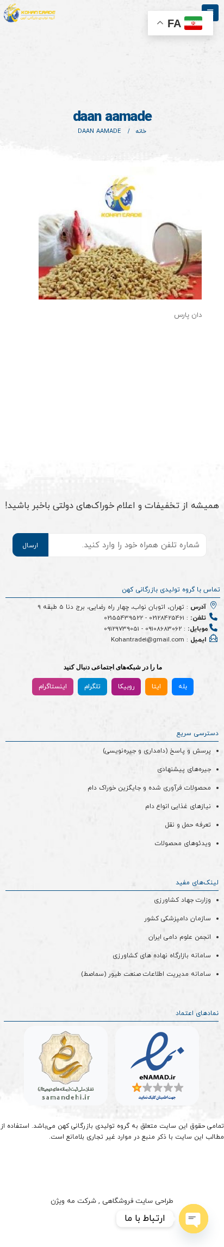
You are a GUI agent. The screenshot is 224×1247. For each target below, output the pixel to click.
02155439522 (123, 618)
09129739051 (121, 629)
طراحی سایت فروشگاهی (136, 1201)
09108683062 (163, 629)
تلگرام (92, 686)
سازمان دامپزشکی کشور (177, 918)
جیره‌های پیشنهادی (184, 769)
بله (182, 686)
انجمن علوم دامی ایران (179, 937)
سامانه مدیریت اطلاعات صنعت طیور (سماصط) (146, 974)
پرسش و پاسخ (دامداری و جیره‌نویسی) (157, 751)
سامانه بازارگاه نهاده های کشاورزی (162, 955)
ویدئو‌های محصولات (183, 843)
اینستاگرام (53, 686)
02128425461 (166, 618)
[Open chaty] (193, 1218)
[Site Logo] (30, 13)
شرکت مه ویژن (73, 1201)
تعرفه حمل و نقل (188, 825)
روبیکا (126, 686)
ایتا (156, 686)
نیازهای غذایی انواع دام (178, 806)
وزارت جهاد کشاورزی (182, 900)
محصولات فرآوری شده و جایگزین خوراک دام (149, 788)
